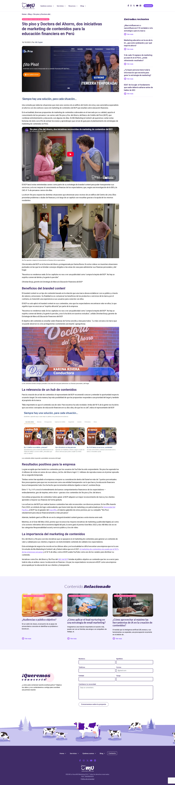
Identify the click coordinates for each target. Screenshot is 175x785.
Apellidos (119, 659)
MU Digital (39, 42)
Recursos (72, 6)
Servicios (60, 6)
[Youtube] (137, 6)
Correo (118, 667)
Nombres (82, 659)
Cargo (118, 676)
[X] (134, 6)
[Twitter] (87, 760)
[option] (42, 618)
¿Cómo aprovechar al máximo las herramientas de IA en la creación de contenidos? (132, 622)
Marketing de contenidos (125, 596)
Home (24, 14)
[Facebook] (128, 6)
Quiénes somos (46, 6)
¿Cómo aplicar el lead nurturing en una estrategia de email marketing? (86, 621)
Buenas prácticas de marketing (35, 19)
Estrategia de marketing (34, 596)
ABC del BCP (63, 559)
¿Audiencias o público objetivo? (39, 619)
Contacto (148, 6)
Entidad (81, 676)
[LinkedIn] (140, 6)
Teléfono (82, 667)
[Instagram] (131, 6)
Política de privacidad (87, 779)
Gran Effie (53, 510)
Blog (82, 6)
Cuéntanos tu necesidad (87, 684)
